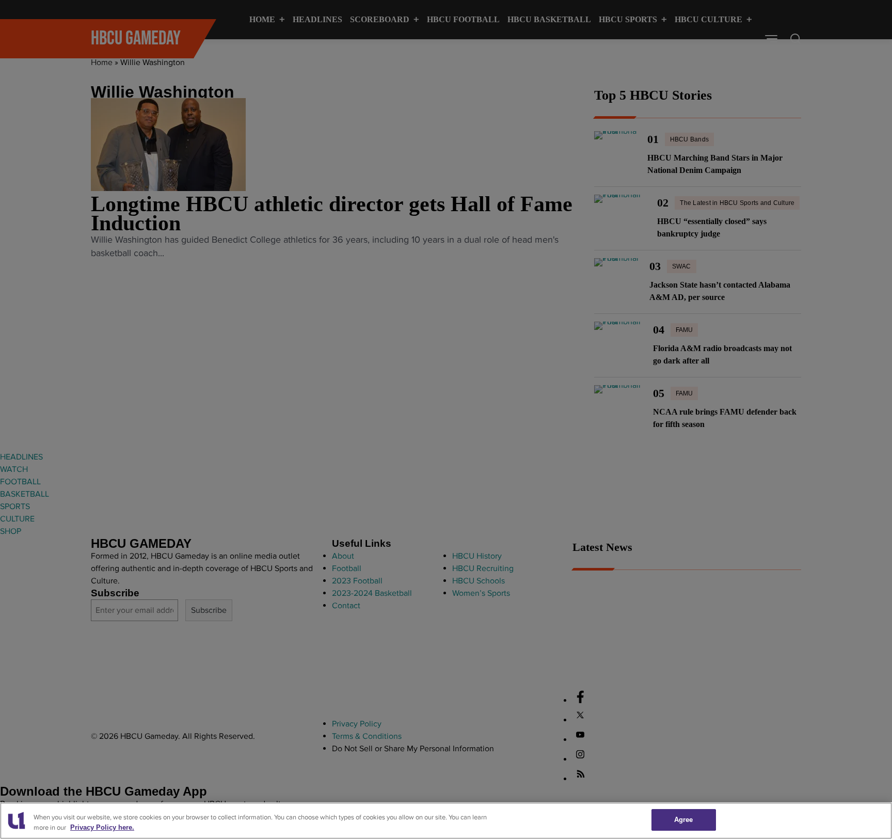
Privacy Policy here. (102, 828)
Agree (683, 820)
